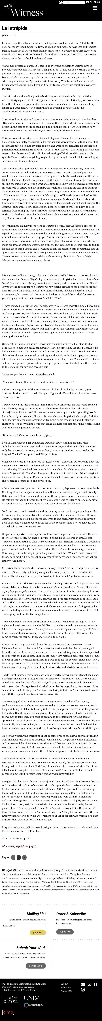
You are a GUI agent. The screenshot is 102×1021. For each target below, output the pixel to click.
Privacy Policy (29, 990)
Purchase (65, 931)
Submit (64, 984)
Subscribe (66, 987)
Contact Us (66, 991)
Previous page (12, 846)
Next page (29, 846)
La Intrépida (14, 28)
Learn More (35, 965)
